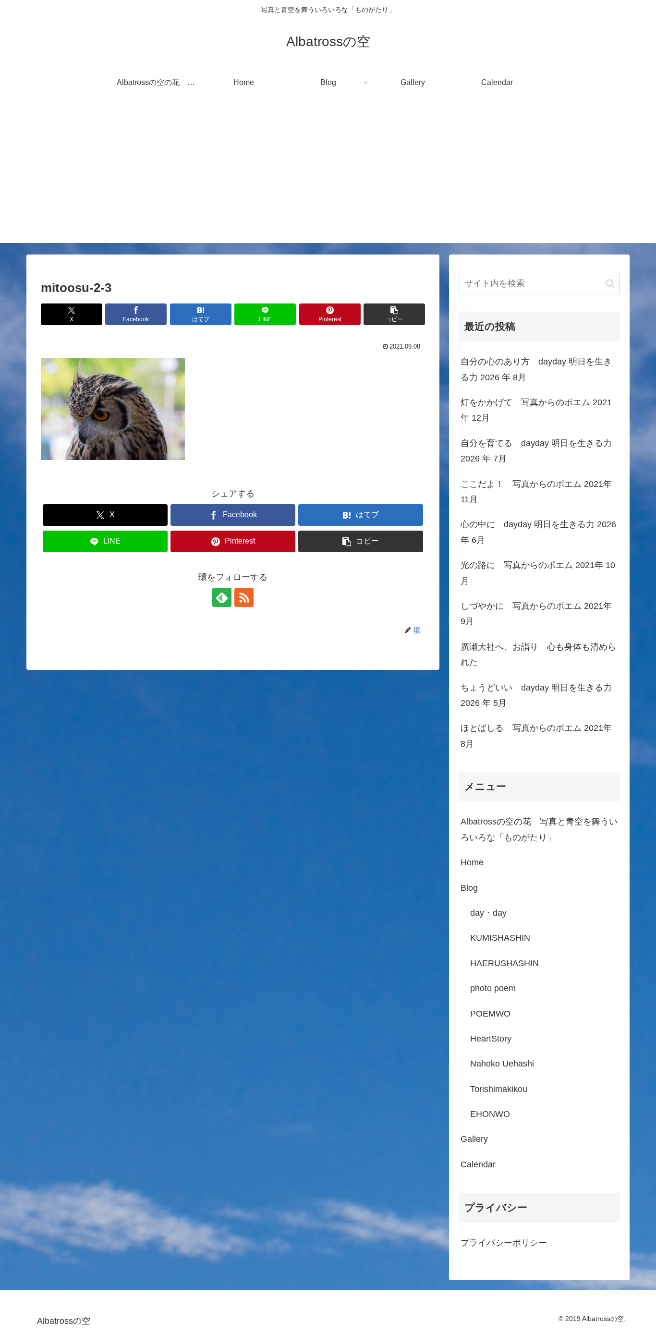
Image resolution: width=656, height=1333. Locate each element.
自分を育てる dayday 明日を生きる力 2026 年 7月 (536, 450)
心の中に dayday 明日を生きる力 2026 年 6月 (538, 532)
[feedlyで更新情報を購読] (221, 597)
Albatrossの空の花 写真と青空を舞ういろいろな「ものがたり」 (539, 829)
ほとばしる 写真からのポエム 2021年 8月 (536, 735)
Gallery (474, 1139)
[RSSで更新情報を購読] (244, 597)
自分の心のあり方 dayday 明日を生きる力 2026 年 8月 (536, 369)
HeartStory (490, 1038)
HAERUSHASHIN (504, 963)
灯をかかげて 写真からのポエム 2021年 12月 (536, 410)
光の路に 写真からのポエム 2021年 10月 (538, 572)
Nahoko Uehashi (502, 1063)
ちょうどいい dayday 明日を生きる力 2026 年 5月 (536, 695)
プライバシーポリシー (504, 1243)
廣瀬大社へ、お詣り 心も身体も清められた (538, 654)
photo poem (493, 988)
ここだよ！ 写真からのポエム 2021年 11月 (536, 491)
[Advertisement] (328, 176)
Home (472, 862)
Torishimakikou (498, 1089)
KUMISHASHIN (500, 938)
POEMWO (490, 1013)
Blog (469, 888)
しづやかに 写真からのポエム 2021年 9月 (536, 613)
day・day (488, 913)
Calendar (478, 1164)
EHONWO (490, 1114)
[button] (394, 314)
